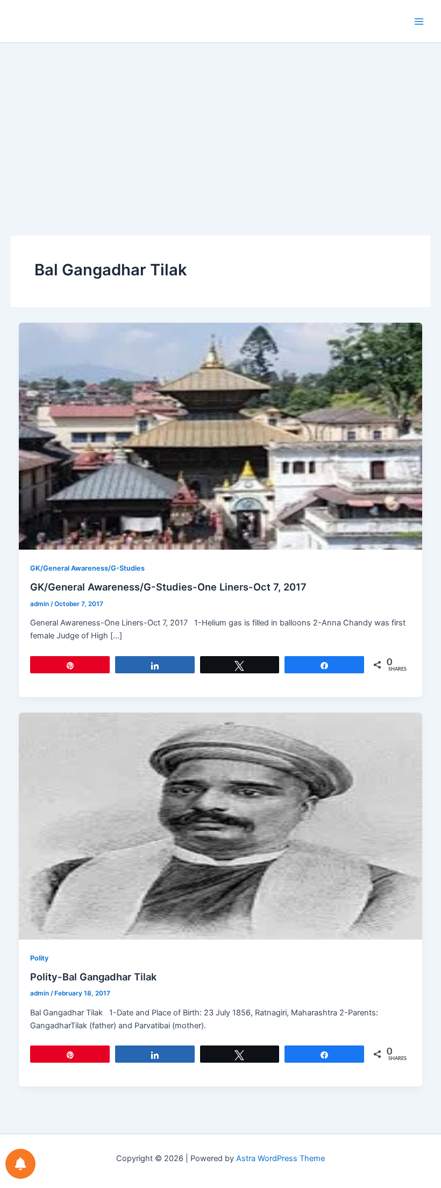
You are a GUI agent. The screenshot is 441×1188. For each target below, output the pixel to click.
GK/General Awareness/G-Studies (87, 568)
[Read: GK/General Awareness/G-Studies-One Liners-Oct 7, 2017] (221, 435)
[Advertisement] (220, 123)
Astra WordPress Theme (280, 1158)
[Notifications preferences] (20, 1164)
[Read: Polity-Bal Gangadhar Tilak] (221, 825)
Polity (39, 958)
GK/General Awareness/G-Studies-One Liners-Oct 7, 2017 (168, 587)
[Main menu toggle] (419, 21)
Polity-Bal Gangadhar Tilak (93, 977)
